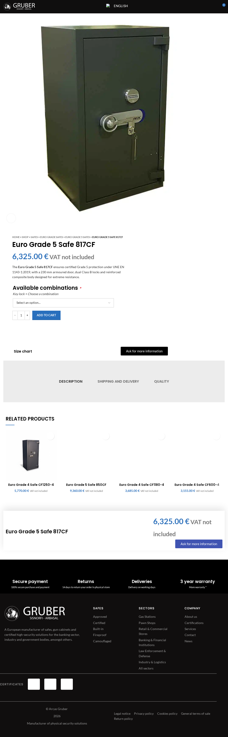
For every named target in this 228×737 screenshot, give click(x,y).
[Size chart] (8, 351)
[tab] (70, 381)
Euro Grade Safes (51, 237)
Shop (25, 237)
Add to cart (46, 315)
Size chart (23, 351)
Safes (34, 237)
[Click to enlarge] (11, 218)
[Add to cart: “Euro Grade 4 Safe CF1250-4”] (50, 436)
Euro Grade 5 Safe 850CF (86, 484)
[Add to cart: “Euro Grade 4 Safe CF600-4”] (216, 436)
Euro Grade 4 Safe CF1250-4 (31, 484)
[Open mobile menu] (100, 6)
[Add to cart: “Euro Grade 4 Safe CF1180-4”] (161, 436)
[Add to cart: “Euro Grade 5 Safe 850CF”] (106, 436)
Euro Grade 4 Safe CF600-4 (197, 484)
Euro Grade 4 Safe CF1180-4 (141, 484)
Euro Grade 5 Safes (77, 237)
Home (16, 237)
